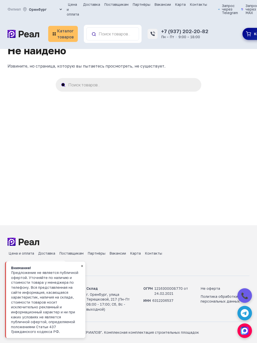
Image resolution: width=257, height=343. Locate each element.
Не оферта (210, 288)
